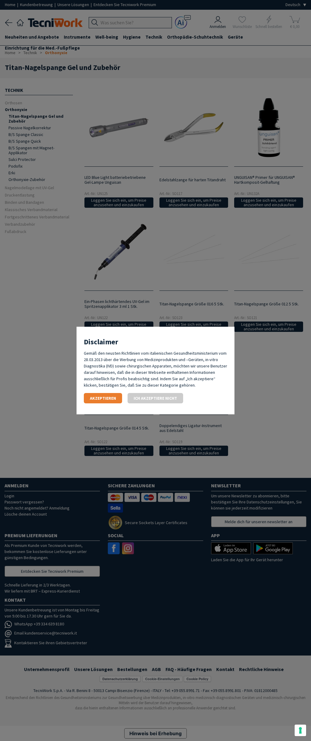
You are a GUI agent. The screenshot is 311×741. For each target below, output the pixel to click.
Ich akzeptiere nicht (155, 398)
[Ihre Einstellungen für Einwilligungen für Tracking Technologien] (300, 730)
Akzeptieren (103, 398)
